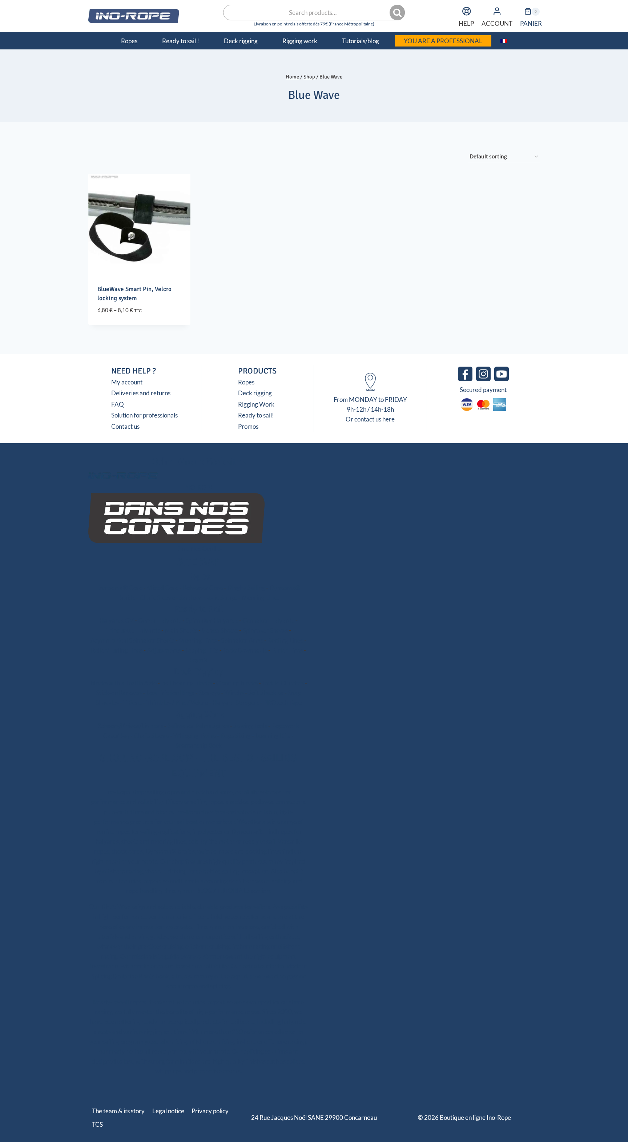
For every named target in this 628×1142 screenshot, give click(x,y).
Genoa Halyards (159, 620)
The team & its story (118, 1111)
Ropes (246, 382)
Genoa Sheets (220, 630)
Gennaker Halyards (268, 620)
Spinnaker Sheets (265, 630)
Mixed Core (162, 588)
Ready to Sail (198, 609)
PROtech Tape (282, 702)
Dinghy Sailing (246, 588)
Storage (209, 693)
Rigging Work (256, 404)
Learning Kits (272, 735)
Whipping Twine (194, 735)
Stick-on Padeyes (119, 693)
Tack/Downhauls (245, 650)
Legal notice (168, 1111)
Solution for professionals (144, 415)
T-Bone (132, 702)
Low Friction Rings (170, 693)
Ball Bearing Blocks (186, 683)
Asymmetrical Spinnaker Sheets (132, 640)
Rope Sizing (235, 735)
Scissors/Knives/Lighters (130, 726)
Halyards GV (116, 620)
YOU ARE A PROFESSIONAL (443, 41)
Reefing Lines (285, 640)
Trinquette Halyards (133, 630)
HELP (466, 23)
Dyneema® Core (119, 588)
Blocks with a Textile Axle (123, 683)
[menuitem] (503, 40)
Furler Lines (287, 650)
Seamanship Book (198, 745)
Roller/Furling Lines (116, 650)
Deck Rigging (198, 671)
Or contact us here (370, 419)
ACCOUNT (497, 23)
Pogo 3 (198, 660)
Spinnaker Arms (242, 640)
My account (126, 382)
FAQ (117, 404)
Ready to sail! (256, 415)
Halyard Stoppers (235, 702)
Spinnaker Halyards (212, 620)
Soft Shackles (265, 693)
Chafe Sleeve (157, 597)
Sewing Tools (250, 726)
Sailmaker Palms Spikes (198, 726)
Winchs (234, 693)
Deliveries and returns (140, 393)
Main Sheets (181, 630)
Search (398, 13)
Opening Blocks (237, 683)
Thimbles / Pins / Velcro (177, 702)
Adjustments (164, 650)
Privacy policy (210, 1111)
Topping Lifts (201, 650)
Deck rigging (255, 393)
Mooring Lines (260, 597)
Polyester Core (203, 588)
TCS (97, 1124)
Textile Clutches (283, 683)
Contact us (125, 426)
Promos (248, 426)
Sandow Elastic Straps (208, 597)
